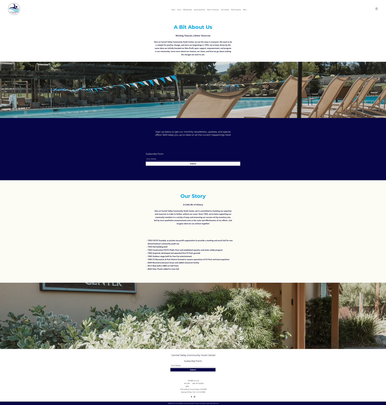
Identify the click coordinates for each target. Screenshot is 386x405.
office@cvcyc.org (193, 381)
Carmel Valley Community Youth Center (193, 355)
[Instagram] (195, 397)
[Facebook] (191, 397)
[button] (376, 8)
